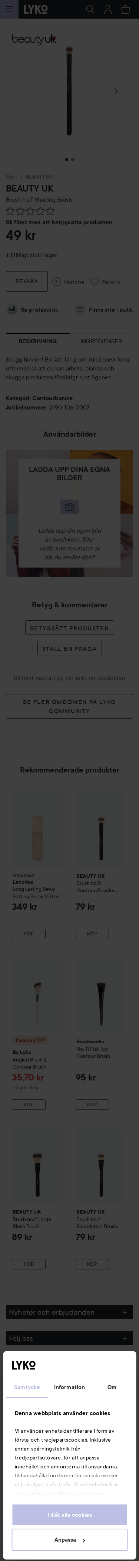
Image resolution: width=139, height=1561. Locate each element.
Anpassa (65, 1539)
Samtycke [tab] (27, 1387)
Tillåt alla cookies (69, 1515)
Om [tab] (111, 1387)
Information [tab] (69, 1387)
